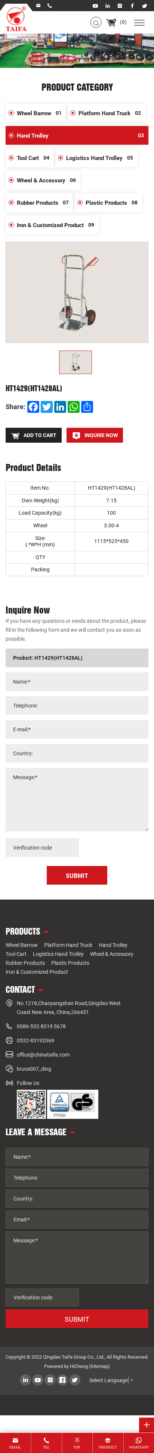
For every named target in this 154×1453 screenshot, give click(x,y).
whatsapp (139, 1447)
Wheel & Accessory (46, 180)
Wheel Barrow (39, 113)
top (76, 1447)
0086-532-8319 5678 (41, 1026)
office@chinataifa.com (43, 1054)
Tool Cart (33, 157)
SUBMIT (77, 1319)
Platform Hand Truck (109, 113)
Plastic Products (112, 202)
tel (46, 1447)
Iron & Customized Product (55, 225)
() (123, 21)
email (15, 1447)
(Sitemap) (99, 1366)
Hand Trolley (80, 135)
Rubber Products (43, 202)
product (108, 1447)
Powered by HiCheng (66, 1366)
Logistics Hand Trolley (99, 157)
